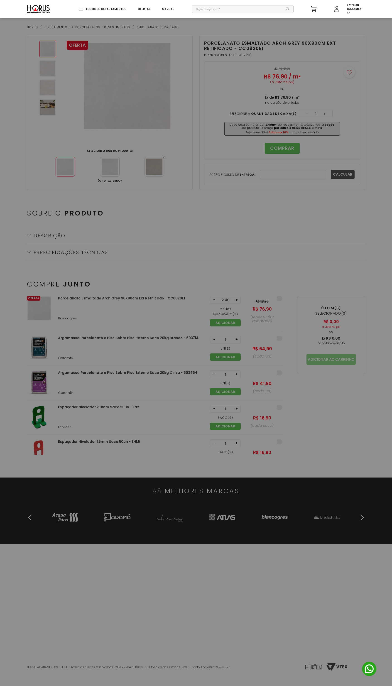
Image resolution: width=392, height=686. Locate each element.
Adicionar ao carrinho (331, 359)
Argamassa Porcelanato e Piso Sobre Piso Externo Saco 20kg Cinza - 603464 (127, 372)
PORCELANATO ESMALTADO (157, 27)
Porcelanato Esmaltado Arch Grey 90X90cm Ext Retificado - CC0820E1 (121, 298)
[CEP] (268, 174)
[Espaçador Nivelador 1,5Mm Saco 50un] (39, 454)
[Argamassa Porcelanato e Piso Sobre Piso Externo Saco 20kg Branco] (39, 350)
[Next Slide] (362, 517)
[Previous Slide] (30, 517)
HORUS (32, 27)
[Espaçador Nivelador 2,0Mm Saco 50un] (39, 420)
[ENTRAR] (349, 9)
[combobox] (243, 9)
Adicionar (225, 323)
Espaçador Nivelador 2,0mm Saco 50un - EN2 (98, 407)
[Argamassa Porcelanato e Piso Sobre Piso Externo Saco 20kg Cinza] (39, 385)
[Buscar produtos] (288, 9)
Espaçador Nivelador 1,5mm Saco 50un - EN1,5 (99, 441)
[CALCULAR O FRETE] (343, 174)
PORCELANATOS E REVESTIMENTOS (102, 27)
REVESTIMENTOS (57, 27)
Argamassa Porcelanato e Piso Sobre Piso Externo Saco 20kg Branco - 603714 (128, 338)
